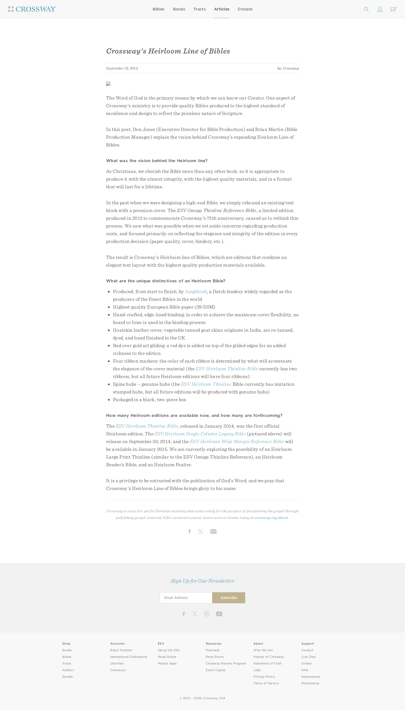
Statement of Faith (267, 663)
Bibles (159, 9)
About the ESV (169, 650)
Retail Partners (121, 650)
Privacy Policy (264, 677)
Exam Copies (216, 670)
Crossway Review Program (226, 663)
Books (179, 9)
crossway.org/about (271, 517)
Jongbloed (196, 291)
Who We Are (263, 650)
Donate (245, 9)
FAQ (304, 670)
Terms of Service (266, 683)
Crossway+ (118, 670)
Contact (307, 650)
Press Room (215, 657)
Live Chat (308, 657)
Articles (221, 9)
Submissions (310, 677)
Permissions (310, 683)
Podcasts (212, 650)
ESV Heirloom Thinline (206, 384)
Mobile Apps (167, 663)
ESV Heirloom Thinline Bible (227, 368)
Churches (117, 663)
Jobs (257, 670)
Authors (68, 670)
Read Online (167, 657)
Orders (306, 663)
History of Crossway (268, 657)
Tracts (199, 9)
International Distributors (128, 657)
